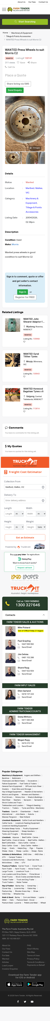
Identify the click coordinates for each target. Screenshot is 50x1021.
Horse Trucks (33, 869)
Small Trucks (7, 877)
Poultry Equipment (30, 829)
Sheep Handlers (28, 831)
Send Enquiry (15, 90)
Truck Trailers (7, 882)
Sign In (22, 292)
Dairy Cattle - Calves (26, 843)
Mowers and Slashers (30, 795)
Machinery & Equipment (21, 33)
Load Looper (7, 966)
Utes (17, 863)
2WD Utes (27, 854)
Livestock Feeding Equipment (27, 823)
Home (5, 33)
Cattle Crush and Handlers (33, 820)
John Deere (20, 814)
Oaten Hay (31, 888)
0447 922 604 (28, 671)
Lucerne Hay (19, 888)
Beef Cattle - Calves (30, 837)
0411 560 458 (28, 720)
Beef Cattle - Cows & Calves (13, 840)
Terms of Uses (33, 956)
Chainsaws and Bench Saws (13, 781)
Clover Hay (6, 888)
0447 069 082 (28, 644)
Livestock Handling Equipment (14, 826)
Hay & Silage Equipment (12, 792)
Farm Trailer (7, 869)
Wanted (5, 959)
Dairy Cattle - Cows (10, 846)
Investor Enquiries (10, 969)
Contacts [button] (10, 615)
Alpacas (15, 837)
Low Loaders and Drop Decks (14, 874)
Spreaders (38, 800)
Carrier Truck (23, 866)
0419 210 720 (28, 743)
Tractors (5, 808)
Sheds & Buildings (35, 797)
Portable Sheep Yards (11, 829)
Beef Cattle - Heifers (36, 840)
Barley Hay (19, 886)
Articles (5, 962)
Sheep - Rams (37, 851)
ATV (4, 857)
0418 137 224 (28, 694)
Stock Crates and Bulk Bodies (28, 877)
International (7, 814)
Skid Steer (6, 800)
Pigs (31, 848)
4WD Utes (39, 854)
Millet (4, 900)
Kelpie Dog (22, 848)
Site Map (31, 952)
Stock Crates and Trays (12, 803)
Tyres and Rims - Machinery (33, 808)
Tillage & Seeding (33, 805)
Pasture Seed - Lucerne (11, 903)
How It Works (33, 949)
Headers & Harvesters (34, 792)
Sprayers (27, 800)
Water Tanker (22, 882)
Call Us (11, 67)
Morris (15, 244)
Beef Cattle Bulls (8, 843)
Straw (35, 891)
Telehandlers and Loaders (12, 805)
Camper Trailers (15, 857)
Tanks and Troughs (10, 834)
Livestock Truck (22, 871)
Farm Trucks (20, 869)
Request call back (25, 568)
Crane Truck (37, 866)
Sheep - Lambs (22, 851)
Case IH (14, 812)
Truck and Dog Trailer (25, 880)
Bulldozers (16, 778)
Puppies (39, 848)
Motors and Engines (10, 795)
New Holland (25, 817)
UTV (23, 863)
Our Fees (32, 2)
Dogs (4, 848)
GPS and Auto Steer (33, 786)
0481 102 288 (28, 658)
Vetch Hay (6, 894)
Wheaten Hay (19, 894)
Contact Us (43, 2)
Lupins (41, 897)
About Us (21, 2)
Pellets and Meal (31, 903)
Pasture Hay (7, 891)
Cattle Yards (7, 823)
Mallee (38, 188)
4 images (36, 148)
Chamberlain (25, 812)
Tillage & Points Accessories (18, 36)
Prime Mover (34, 874)
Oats (12, 900)
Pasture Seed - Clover (26, 900)
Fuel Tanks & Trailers (28, 784)
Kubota (31, 814)
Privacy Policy (33, 959)
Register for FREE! (25, 297)
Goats (12, 848)
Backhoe (5, 778)
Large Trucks (7, 871)
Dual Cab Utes (33, 860)
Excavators (32, 781)
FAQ (29, 945)
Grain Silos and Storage (21, 789)
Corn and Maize (29, 897)
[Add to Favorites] (24, 341)
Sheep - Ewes (7, 851)
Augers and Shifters (32, 775)
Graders (5, 789)
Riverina (39, 327)
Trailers (15, 808)
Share (33, 63)
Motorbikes (7, 863)
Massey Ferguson (9, 817)
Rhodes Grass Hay (22, 891)
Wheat (43, 903)
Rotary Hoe (20, 797)
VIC (27, 193)
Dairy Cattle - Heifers (29, 846)
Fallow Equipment (9, 784)
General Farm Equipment (12, 786)
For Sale (5, 956)
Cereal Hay (31, 886)
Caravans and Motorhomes (13, 860)
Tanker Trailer (7, 880)
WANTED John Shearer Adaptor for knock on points (34, 322)
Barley (17, 897)
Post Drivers (7, 797)
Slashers (17, 800)
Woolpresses (26, 834)
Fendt (36, 812)
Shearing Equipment (10, 831)
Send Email (27, 647)
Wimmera (37, 362)
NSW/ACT (27, 330)
